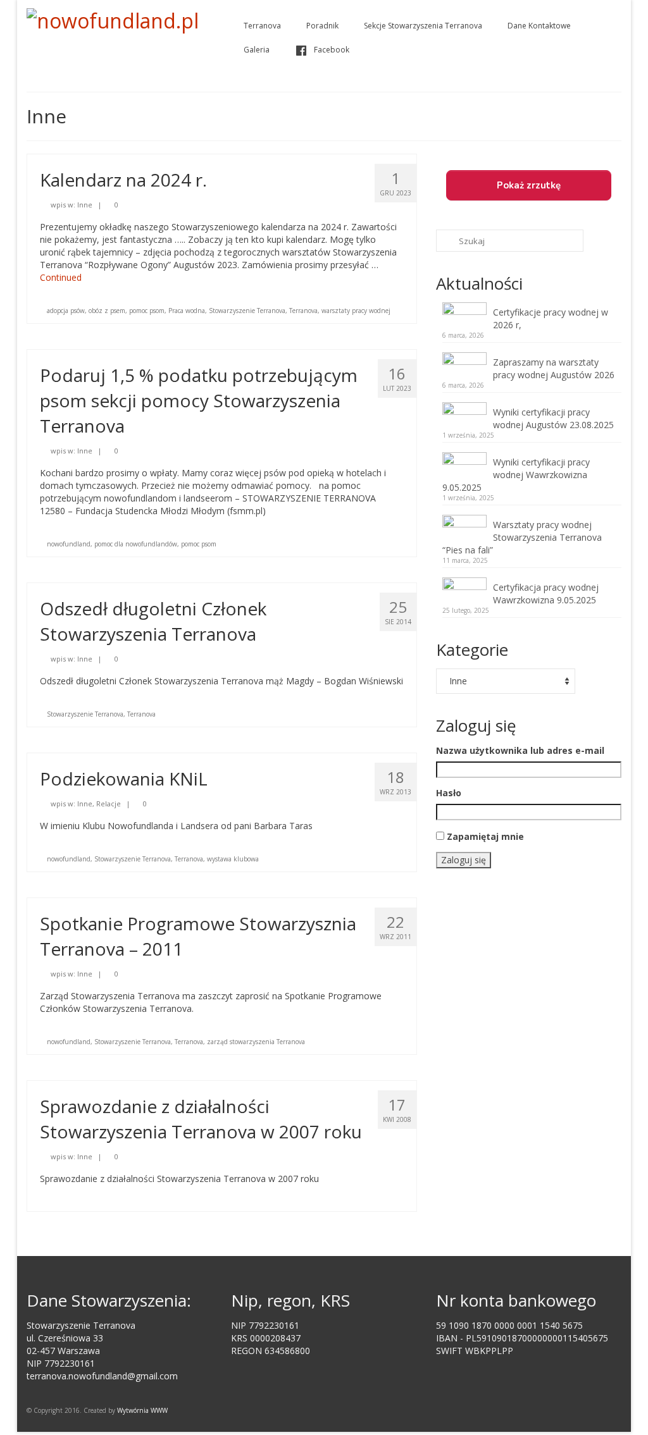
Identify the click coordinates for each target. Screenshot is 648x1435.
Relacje (108, 803)
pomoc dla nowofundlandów (135, 543)
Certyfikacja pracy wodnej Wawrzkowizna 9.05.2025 (546, 593)
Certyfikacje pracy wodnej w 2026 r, (550, 318)
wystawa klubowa (233, 858)
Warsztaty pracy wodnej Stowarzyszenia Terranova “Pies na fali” (522, 537)
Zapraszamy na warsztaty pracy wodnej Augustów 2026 (553, 368)
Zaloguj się (463, 860)
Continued (61, 277)
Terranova (303, 310)
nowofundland (68, 543)
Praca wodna (186, 310)
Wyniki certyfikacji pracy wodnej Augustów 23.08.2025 (553, 418)
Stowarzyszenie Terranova (247, 310)
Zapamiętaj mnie (485, 836)
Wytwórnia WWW (142, 1410)
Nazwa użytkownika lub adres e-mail (520, 750)
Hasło (448, 793)
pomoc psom (147, 310)
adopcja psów (66, 310)
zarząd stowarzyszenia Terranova (256, 1041)
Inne (84, 204)
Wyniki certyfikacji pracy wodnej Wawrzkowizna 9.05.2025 (516, 474)
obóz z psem (107, 310)
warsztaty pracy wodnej (355, 310)
